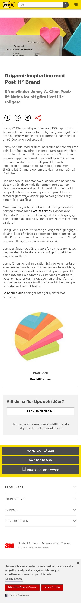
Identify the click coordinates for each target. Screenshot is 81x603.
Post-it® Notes (41, 211)
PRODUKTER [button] (14, 487)
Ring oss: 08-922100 (42, 470)
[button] (17, 595)
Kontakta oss (40, 459)
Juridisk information (28, 543)
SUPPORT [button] (12, 509)
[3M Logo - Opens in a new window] (9, 4)
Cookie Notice (13, 579)
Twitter (18, 118)
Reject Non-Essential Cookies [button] (22, 587)
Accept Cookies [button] (52, 587)
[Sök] (66, 5)
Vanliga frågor (40, 451)
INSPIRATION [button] (15, 498)
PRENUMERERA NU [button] (40, 411)
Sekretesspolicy (50, 543)
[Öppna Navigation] (76, 4)
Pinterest (28, 118)
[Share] (38, 118)
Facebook (7, 118)
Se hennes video (14, 293)
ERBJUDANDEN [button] (16, 521)
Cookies (65, 543)
